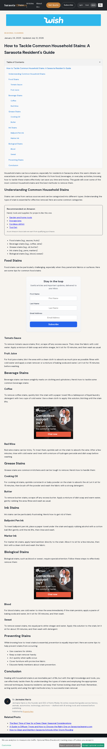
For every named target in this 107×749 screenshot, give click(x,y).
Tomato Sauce (16, 85)
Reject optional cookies (70, 745)
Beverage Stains (15, 95)
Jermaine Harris (23, 699)
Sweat (13, 154)
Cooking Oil (15, 117)
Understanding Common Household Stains (27, 74)
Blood (13, 149)
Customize (6, 745)
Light (81, 5)
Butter (13, 122)
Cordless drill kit (16, 224)
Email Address (36, 313)
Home (21, 5)
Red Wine (14, 106)
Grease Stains (15, 111)
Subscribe (68, 5)
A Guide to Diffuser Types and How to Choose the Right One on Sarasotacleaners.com (51, 726)
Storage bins (15, 220)
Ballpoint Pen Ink (17, 133)
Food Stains (14, 79)
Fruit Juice (15, 90)
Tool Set (13, 227)
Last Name (34, 303)
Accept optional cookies (92, 745)
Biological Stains (16, 144)
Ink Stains (13, 128)
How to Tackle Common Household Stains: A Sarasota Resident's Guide (39, 68)
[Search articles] (100, 5)
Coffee (13, 101)
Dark (87, 5)
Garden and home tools (20, 217)
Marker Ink (15, 138)
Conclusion (13, 165)
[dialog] (53, 743)
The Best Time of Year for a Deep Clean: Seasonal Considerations (40, 723)
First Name (34, 294)
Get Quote (53, 5)
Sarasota (15, 5)
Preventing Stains (16, 160)
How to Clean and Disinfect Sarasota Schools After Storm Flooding (41, 729)
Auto (93, 5)
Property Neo (28, 711)
